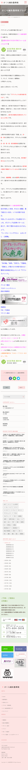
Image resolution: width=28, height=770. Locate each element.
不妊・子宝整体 (6, 731)
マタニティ (20, 510)
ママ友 (15, 513)
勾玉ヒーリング (20, 519)
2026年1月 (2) (10, 557)
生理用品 (9, 525)
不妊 (15, 516)
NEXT (21, 387)
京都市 (5, 519)
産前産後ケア (16, 527)
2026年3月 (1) (10, 553)
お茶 (5, 504)
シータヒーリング (8, 507)
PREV (7, 387)
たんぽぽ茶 (15, 504)
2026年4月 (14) (10, 551)
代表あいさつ (5, 702)
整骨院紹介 (5, 699)
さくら (9, 504)
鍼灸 (17, 533)
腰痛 (9, 533)
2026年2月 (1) (10, 555)
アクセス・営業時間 (7, 705)
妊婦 (5, 522)
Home (4, 696)
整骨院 (22, 522)
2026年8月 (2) (10, 544)
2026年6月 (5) (10, 546)
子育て (13, 522)
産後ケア (15, 530)
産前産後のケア (7, 527)
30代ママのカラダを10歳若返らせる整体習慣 (13, 486)
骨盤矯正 (22, 533)
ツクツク (16, 507)
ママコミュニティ (8, 513)
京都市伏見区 (12, 519)
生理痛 (14, 525)
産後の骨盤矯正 (7, 530)
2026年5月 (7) (10, 549)
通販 (13, 533)
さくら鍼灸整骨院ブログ (8, 708)
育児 (5, 533)
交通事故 (20, 516)
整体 (18, 522)
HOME (9, 17)
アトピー (4, 728)
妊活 (9, 522)
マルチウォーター (8, 516)
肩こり (20, 530)
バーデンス (13, 510)
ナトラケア (6, 510)
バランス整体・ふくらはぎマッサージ (11, 734)
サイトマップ (5, 711)
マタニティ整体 (6, 725)
